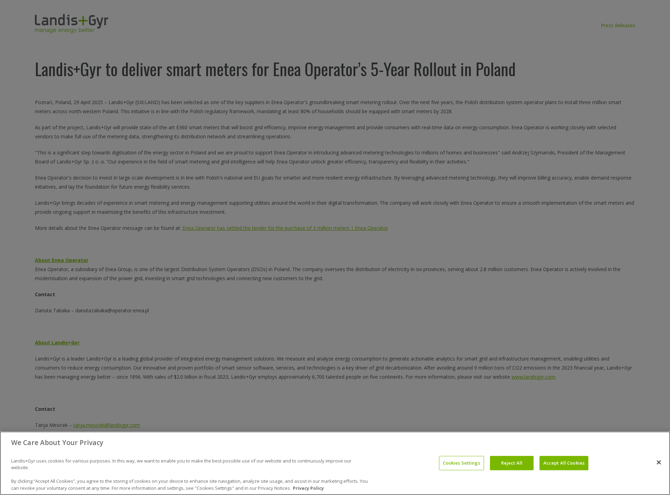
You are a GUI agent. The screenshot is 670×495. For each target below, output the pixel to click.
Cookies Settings (461, 463)
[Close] (659, 462)
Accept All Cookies (564, 463)
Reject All (511, 463)
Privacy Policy (308, 488)
